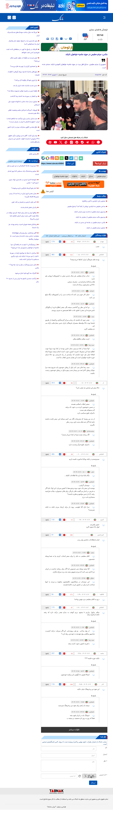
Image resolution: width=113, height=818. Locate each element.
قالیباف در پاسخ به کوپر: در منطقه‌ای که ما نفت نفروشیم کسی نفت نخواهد (23, 51)
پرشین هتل (33, 154)
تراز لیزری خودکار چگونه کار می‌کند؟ (25, 80)
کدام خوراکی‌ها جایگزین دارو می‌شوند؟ (24, 188)
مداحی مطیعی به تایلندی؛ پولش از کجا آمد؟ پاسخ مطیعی (86, 206)
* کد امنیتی (103, 775)
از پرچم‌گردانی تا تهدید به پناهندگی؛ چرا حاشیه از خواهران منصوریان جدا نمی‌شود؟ (25, 246)
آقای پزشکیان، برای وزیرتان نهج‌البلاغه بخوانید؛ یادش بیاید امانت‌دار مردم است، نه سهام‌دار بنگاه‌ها (24, 236)
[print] (48, 38)
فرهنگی (104, 30)
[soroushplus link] (77, 142)
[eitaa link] (66, 142)
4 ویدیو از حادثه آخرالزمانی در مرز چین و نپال (22, 166)
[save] (57, 39)
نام (106, 748)
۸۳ (85, 39)
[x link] (60, 142)
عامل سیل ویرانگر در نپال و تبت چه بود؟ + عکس (24, 266)
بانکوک (74, 176)
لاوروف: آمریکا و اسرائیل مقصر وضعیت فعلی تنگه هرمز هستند (24, 112)
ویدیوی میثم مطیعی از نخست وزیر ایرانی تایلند (89, 212)
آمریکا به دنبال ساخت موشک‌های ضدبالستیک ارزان (23, 34)
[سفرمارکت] (74, 184)
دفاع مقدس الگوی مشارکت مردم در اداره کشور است (23, 129)
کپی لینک (70, 163)
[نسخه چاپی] (81, 158)
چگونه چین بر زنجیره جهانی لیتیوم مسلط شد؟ (22, 91)
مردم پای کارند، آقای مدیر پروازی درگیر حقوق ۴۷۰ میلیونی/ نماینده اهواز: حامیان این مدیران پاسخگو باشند (24, 139)
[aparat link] (50, 142)
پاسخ (47, 241)
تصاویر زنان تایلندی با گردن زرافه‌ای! (93, 201)
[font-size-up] (70, 38)
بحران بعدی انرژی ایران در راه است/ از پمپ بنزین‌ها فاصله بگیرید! (24, 195)
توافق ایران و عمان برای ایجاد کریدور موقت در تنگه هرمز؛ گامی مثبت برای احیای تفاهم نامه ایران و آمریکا (22, 216)
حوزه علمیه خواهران (61, 176)
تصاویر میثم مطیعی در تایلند (95, 228)
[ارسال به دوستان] (76, 158)
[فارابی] (74, 47)
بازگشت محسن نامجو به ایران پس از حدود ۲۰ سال (22, 280)
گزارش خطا (50, 191)
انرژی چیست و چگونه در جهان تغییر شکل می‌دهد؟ (25, 59)
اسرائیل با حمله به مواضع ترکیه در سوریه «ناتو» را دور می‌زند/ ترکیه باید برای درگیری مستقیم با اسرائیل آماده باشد (24, 256)
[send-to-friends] (52, 38)
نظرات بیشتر (74, 729)
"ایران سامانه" (51, 807)
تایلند (83, 176)
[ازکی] (82, 5)
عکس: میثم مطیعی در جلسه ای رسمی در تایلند (90, 222)
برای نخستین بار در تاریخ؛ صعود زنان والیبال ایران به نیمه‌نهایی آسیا (24, 42)
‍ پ (65, 38)
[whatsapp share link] (62, 158)
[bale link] (82, 142)
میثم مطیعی (101, 176)
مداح (91, 176)
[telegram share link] (71, 158)
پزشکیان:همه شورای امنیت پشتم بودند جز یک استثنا (24, 226)
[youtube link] (55, 142)
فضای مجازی (94, 30)
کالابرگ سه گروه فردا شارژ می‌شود (26, 273)
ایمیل (105, 754)
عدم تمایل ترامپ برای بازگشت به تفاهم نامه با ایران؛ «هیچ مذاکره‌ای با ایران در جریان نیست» (23, 120)
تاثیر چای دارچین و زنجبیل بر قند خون (24, 202)
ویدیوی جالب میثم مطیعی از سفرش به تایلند (90, 217)
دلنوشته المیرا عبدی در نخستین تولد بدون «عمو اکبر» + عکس (24, 181)
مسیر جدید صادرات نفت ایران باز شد (25, 86)
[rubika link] (98, 142)
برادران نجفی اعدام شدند (29, 207)
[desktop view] (14, 17)
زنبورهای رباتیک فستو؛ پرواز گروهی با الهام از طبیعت (24, 73)
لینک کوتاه (101, 163)
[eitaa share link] (57, 158)
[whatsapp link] (93, 142)
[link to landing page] (58, 17)
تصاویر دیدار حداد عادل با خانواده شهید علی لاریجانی (24, 103)
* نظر (105, 761)
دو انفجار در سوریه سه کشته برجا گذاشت (23, 96)
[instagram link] (71, 142)
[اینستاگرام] (52, 158)
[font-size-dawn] (61, 38)
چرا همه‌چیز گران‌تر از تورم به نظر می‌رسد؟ (23, 66)
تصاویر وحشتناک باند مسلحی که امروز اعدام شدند (23, 173)
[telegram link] (87, 142)
